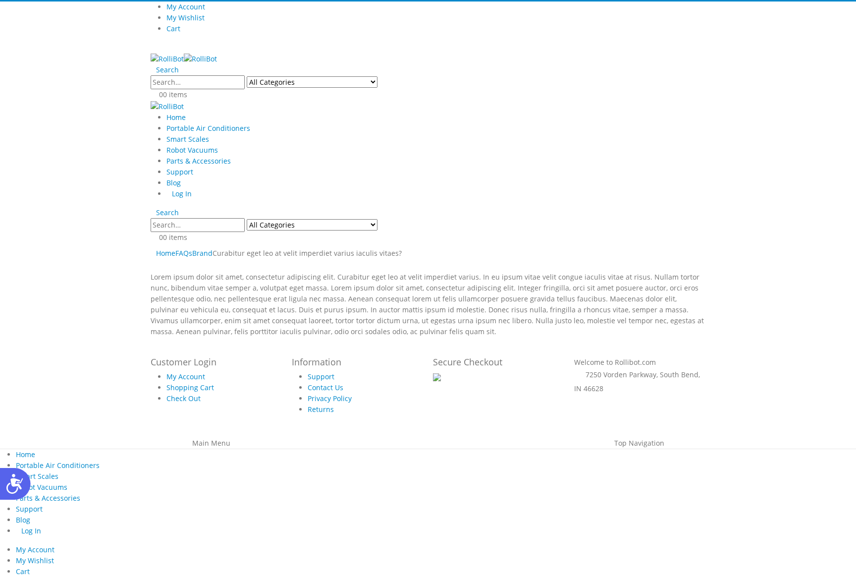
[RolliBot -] (184, 58)
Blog (173, 182)
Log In (182, 193)
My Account (185, 6)
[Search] (390, 83)
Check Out (183, 398)
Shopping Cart (190, 387)
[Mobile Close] (2, 432)
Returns (321, 409)
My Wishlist (185, 17)
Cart (173, 28)
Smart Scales (187, 139)
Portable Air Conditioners (208, 128)
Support (179, 171)
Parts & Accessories (198, 161)
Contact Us (325, 387)
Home (176, 117)
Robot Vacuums (192, 150)
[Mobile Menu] (153, 47)
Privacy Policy (330, 398)
